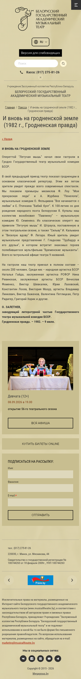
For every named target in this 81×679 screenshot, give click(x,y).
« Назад (7, 139)
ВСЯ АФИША (40, 423)
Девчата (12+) (18, 396)
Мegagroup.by (41, 673)
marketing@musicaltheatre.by (18, 642)
